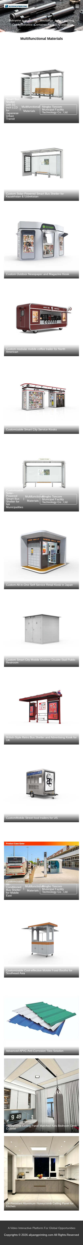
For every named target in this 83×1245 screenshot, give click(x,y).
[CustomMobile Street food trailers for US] (41, 785)
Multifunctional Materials (29, 109)
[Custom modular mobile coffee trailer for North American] (41, 319)
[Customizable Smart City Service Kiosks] (41, 396)
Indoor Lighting (64, 20)
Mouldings (46, 20)
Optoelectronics (22, 24)
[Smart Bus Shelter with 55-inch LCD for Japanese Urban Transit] (41, 86)
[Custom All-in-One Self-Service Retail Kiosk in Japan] (41, 552)
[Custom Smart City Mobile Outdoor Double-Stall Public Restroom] (41, 629)
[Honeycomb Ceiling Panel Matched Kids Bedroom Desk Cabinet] (41, 1095)
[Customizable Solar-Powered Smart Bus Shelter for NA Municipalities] (41, 474)
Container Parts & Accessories (53, 24)
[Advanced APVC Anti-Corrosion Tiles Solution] (41, 1018)
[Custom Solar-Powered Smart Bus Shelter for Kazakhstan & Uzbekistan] (41, 163)
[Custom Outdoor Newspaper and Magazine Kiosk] (41, 241)
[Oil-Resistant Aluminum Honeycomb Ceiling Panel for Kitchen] (41, 1173)
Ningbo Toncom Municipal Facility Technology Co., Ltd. (55, 109)
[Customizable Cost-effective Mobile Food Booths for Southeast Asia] (41, 940)
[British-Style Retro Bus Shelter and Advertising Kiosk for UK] (41, 707)
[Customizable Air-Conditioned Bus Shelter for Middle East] (41, 862)
